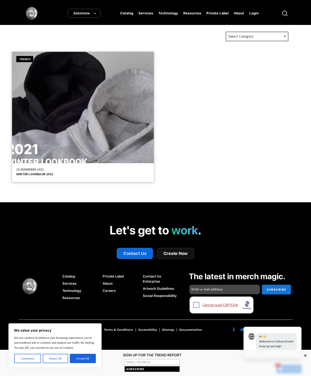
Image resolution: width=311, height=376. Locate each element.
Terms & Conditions (118, 329)
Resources (192, 13)
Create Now (176, 253)
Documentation (190, 329)
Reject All (55, 358)
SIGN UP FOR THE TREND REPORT (152, 355)
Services (145, 13)
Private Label (217, 13)
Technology (168, 13)
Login (254, 13)
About (239, 13)
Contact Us (134, 253)
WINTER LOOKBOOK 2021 (34, 174)
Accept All (82, 358)
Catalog (126, 13)
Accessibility (147, 329)
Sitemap (168, 329)
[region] (55, 345)
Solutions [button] (81, 13)
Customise (27, 358)
